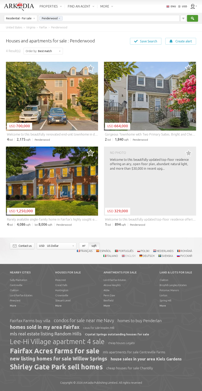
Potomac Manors (169, 290)
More (13, 305)
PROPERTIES (48, 6)
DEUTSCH (148, 255)
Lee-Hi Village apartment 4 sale (57, 341)
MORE (104, 6)
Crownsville (61, 295)
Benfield (108, 300)
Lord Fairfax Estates (21, 295)
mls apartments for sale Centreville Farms (134, 352)
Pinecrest (15, 300)
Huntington (61, 290)
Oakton (14, 290)
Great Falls (61, 285)
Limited (100, 382)
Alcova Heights (112, 285)
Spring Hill (165, 300)
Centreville (16, 285)
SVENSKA (167, 255)
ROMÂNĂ (186, 251)
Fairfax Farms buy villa (30, 320)
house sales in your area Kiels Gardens (146, 359)
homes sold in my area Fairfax (44, 327)
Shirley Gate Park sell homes (56, 367)
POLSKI (145, 251)
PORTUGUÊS (125, 251)
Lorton (163, 295)
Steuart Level (63, 300)
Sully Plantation (18, 280)
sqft (94, 245)
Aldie (106, 290)
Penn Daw (109, 295)
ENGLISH (130, 255)
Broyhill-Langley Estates (173, 285)
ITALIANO (112, 255)
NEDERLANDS (165, 251)
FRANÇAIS (86, 251)
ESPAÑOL (105, 251)
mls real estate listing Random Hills (45, 333)
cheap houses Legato (121, 343)
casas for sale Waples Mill (98, 327)
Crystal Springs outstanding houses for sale (117, 334)
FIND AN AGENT (79, 6)
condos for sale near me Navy (84, 320)
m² (83, 245)
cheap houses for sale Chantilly (129, 368)
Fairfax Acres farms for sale (54, 351)
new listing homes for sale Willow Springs (58, 358)
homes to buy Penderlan (140, 320)
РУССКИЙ (186, 255)
